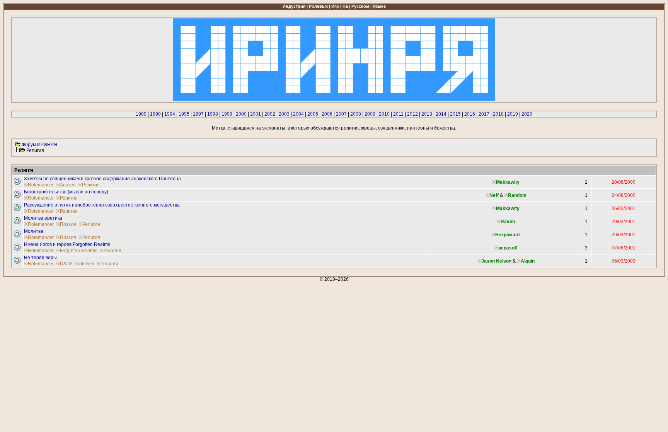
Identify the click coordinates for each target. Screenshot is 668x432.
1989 (141, 114)
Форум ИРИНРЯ (39, 144)
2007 (341, 114)
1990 (155, 114)
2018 (498, 114)
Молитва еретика (43, 218)
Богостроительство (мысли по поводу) (66, 192)
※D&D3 (64, 263)
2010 (384, 114)
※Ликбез (84, 263)
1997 (198, 114)
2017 (484, 114)
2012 (412, 114)
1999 (227, 114)
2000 (241, 114)
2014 (441, 114)
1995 (184, 114)
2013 (426, 114)
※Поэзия (66, 224)
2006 (327, 114)
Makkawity (508, 182)
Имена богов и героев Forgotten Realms (67, 244)
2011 (398, 114)
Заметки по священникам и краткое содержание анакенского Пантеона (102, 178)
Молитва (33, 231)
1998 (212, 114)
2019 (512, 114)
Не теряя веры (40, 257)
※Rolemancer (39, 185)
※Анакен (66, 185)
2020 (526, 114)
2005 (312, 114)
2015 (455, 114)
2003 (284, 114)
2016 (469, 114)
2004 (298, 114)
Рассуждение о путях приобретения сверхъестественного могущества (102, 205)
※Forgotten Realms (76, 250)
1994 (169, 114)
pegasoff (508, 248)
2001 (255, 114)
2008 (355, 114)
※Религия (89, 185)
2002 (269, 114)
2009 (370, 114)
